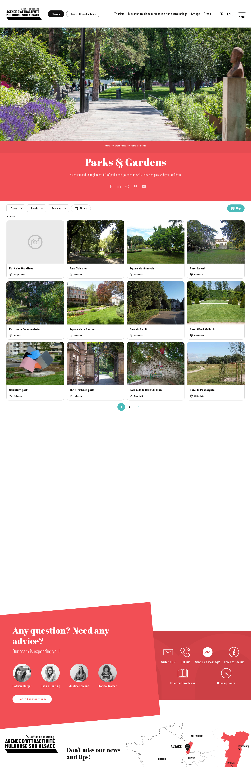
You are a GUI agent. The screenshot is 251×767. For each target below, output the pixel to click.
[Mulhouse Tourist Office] (24, 14)
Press (207, 14)
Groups (195, 14)
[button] (56, 13)
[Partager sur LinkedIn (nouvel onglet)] (117, 186)
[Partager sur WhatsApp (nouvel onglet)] (125, 186)
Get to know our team (32, 699)
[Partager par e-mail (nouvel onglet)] (142, 186)
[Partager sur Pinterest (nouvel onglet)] (134, 186)
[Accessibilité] (222, 13)
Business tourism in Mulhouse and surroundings (157, 14)
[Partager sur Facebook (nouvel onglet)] (109, 186)
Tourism (119, 14)
